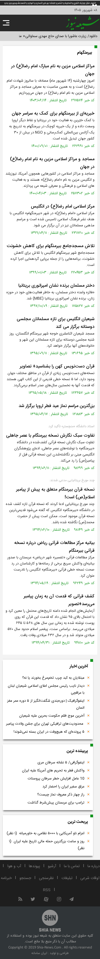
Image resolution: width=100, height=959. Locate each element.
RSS (47, 890)
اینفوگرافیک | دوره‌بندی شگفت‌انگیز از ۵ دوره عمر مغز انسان (45, 704)
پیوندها (34, 866)
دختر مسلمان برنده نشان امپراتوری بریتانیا (56, 285)
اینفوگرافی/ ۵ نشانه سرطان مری (61, 763)
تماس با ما (72, 866)
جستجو (25, 878)
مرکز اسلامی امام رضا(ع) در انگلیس (62, 206)
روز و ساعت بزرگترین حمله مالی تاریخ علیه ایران (46, 844)
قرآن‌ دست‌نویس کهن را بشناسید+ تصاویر (57, 366)
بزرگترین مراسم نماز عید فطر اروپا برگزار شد (56, 406)
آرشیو (52, 866)
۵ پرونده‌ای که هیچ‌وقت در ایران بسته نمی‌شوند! (49, 732)
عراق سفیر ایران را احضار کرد (63, 787)
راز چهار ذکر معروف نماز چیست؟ (60, 795)
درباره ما (94, 866)
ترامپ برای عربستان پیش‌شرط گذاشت (56, 803)
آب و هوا (14, 866)
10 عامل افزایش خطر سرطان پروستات (56, 779)
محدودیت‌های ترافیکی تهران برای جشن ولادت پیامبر (45, 724)
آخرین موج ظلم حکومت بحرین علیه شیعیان (51, 716)
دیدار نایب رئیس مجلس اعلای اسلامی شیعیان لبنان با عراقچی (46, 689)
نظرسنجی (46, 878)
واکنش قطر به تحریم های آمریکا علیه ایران (53, 771)
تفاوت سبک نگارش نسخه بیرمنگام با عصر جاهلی (50, 435)
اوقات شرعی (89, 878)
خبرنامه (6, 878)
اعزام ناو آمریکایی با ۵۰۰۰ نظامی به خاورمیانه (45, 833)
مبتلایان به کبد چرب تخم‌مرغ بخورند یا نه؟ (53, 678)
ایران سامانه (39, 953)
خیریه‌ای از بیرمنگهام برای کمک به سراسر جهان (53, 113)
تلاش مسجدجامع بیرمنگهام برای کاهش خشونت (50, 246)
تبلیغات (66, 878)
